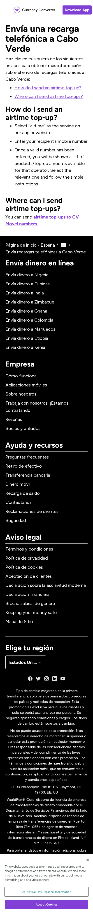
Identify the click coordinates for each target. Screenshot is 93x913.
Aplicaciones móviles (26, 385)
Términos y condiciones (29, 549)
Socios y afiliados (22, 428)
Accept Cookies (46, 904)
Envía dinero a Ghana (26, 311)
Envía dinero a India (24, 293)
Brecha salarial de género (30, 603)
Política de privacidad (26, 558)
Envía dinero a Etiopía (26, 338)
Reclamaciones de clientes (31, 511)
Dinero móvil (17, 484)
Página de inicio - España (30, 245)
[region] (46, 883)
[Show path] (63, 245)
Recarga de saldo (22, 493)
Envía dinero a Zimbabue (29, 302)
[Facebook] (30, 679)
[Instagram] (46, 679)
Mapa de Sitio (19, 621)
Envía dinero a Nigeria (26, 274)
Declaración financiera (27, 594)
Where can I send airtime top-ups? (48, 96)
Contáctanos (18, 502)
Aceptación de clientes (28, 576)
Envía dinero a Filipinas (27, 284)
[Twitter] (38, 679)
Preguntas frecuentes (27, 457)
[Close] (88, 860)
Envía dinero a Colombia (29, 320)
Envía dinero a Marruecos (30, 329)
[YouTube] (63, 679)
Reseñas (13, 419)
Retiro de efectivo (23, 466)
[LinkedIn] (55, 679)
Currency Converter (38, 10)
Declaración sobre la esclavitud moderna (45, 585)
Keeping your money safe (31, 612)
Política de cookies (24, 567)
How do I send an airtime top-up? (47, 87)
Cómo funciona (21, 376)
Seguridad (15, 520)
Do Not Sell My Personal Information (46, 892)
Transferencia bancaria (27, 475)
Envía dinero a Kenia (25, 347)
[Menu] (7, 10)
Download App (77, 10)
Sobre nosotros (20, 394)
